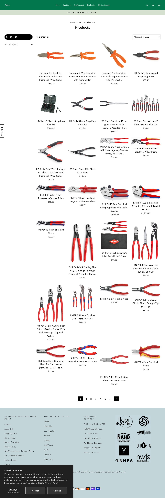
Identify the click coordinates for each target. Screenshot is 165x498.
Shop (57, 5)
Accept (35, 490)
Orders (7, 424)
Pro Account (79, 5)
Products (81, 22)
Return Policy (10, 437)
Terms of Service (11, 442)
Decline (57, 490)
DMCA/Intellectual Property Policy (19, 451)
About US (8, 429)
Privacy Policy (51, 483)
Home (72, 22)
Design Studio (104, 5)
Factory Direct (10, 460)
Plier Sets (12, 37)
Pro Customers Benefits (14, 455)
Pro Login (91, 5)
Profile (7, 464)
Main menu (11, 44)
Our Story (67, 5)
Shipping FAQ (10, 433)
